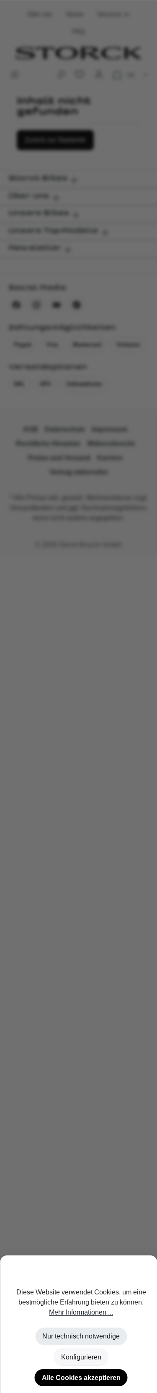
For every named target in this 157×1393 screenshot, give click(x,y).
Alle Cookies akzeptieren (81, 1377)
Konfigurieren (81, 1357)
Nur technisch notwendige (81, 1336)
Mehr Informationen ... (81, 1312)
